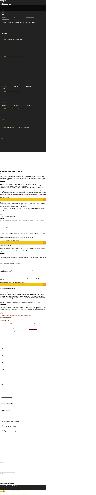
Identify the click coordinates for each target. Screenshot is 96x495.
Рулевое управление (28, 105)
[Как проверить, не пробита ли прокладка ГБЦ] (6, 375)
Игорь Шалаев (3, 430)
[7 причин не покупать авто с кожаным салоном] (7, 448)
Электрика (3, 119)
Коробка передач (4, 86)
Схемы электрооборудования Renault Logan (6, 410)
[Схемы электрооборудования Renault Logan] (5, 409)
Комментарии (3, 340)
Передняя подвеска (16, 105)
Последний (3, 339)
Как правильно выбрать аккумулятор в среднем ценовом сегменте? (7, 483)
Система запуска (28, 122)
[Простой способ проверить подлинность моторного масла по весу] (6, 361)
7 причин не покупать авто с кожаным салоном (5, 449)
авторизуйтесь (35, 323)
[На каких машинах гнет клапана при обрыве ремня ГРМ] (5, 396)
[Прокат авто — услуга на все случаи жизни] (6, 389)
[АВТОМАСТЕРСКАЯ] (22, 7)
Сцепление (3, 88)
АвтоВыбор (1, 169)
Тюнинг (2, 138)
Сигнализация (16, 122)
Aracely (2, 435)
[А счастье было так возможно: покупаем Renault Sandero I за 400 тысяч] (7, 459)
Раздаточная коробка (28, 86)
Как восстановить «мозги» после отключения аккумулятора (7, 403)
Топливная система (4, 50)
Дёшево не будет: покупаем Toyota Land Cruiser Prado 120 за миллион (7, 472)
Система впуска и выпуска (5, 19)
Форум (2, 150)
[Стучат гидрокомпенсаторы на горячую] (6, 354)
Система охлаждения (4, 33)
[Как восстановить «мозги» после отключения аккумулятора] (6, 402)
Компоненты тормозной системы (6, 69)
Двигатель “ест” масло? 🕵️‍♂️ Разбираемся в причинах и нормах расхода (8, 347)
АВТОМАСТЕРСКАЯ (14, 485)
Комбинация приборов (5, 122)
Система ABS (16, 69)
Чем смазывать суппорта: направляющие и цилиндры (7, 383)
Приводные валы (16, 86)
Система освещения (5, 124)
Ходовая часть (3, 102)
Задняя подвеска (4, 105)
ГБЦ (14, 17)
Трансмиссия (3, 83)
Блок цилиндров (4, 17)
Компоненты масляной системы (30, 17)
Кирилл (2, 425)
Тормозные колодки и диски (29, 69)
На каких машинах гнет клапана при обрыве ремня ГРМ (7, 397)
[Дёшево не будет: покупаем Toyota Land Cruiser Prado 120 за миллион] (7, 470)
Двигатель (3, 14)
